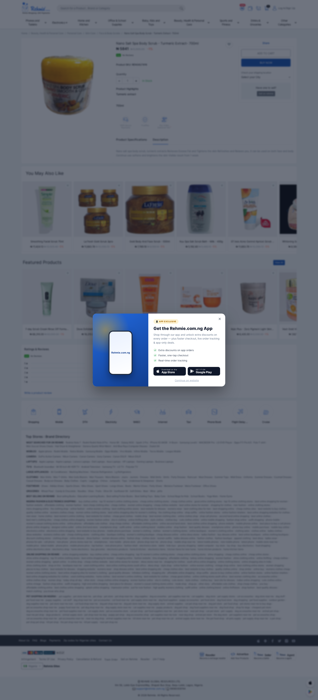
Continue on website (187, 380)
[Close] (220, 319)
